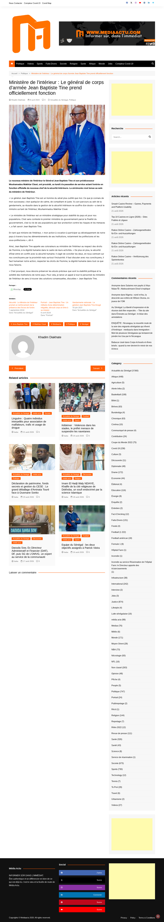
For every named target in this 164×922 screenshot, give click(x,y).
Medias (114, 626)
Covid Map (46, 3)
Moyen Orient (117, 644)
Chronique (116, 418)
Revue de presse (119, 733)
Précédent (19, 368)
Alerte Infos (116, 389)
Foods (114, 526)
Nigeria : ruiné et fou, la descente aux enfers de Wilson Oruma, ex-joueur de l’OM (130, 298)
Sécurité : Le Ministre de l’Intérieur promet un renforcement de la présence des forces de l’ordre (23, 305)
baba (16, 432)
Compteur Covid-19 (32, 3)
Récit (113, 709)
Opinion (115, 673)
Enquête (115, 502)
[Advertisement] (131, 100)
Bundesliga (116, 412)
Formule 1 (116, 544)
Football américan (119, 538)
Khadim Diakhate (18, 100)
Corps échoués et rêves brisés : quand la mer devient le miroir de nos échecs (131, 345)
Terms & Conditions (147, 918)
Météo (114, 632)
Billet (113, 400)
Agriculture (116, 382)
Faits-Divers (51, 64)
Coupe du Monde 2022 (121, 442)
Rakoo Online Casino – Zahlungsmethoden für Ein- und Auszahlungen (131, 232)
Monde (102, 64)
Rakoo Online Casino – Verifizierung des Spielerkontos (129, 258)
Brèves (114, 406)
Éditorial (115, 484)
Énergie (115, 496)
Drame (114, 472)
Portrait (114, 697)
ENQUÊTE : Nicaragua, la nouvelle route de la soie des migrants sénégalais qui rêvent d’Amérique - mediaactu (131, 326)
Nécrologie (116, 656)
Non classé (116, 667)
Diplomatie (116, 466)
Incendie (115, 556)
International (117, 584)
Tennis (114, 781)
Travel (114, 793)
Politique (20, 64)
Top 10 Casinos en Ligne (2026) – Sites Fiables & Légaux (129, 218)
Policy (132, 918)
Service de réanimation (121, 757)
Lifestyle (115, 608)
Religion (74, 64)
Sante (83, 64)
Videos (30, 64)
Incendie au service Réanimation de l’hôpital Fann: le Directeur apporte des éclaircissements (131, 565)
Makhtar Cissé (40, 324)
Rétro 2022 (116, 727)
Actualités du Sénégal (59, 100)
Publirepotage (117, 703)
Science (115, 751)
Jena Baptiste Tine (20, 324)
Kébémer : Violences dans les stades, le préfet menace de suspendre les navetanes (78, 428)
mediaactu (57, 324)
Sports (40, 64)
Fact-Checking (118, 514)
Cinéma (115, 424)
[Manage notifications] (158, 916)
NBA (113, 649)
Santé (114, 745)
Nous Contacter (15, 3)
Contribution (117, 436)
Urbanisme (116, 799)
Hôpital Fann (117, 550)
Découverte (87, 474)
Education (116, 490)
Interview (115, 590)
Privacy (124, 918)
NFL (113, 662)
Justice (114, 602)
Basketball (116, 394)
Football (86, 416)
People (114, 685)
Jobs (110, 64)
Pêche (114, 679)
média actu (37, 413)
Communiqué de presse (122, 430)
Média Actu (14, 885)
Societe (63, 64)
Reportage (116, 721)
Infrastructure (117, 578)
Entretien (115, 508)
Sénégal (85, 324)
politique (71, 324)
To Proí (114, 787)
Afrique (92, 64)
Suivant (96, 368)
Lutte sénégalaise (119, 614)
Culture (114, 454)
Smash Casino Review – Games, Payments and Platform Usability (131, 205)
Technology (116, 775)
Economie (116, 478)
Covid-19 (115, 448)
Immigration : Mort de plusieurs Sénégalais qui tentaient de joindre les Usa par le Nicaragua (131, 333)
